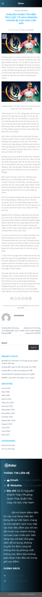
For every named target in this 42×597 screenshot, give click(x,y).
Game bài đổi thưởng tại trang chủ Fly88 (18, 374)
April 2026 (6, 395)
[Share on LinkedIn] (30, 298)
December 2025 (8, 410)
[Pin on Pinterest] (26, 298)
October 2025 (7, 417)
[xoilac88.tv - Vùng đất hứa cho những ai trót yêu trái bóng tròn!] (21, 3)
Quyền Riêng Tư (17, 580)
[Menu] (3, 3)
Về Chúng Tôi (15, 575)
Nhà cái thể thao (8, 445)
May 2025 (5, 435)
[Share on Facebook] (15, 298)
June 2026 (6, 388)
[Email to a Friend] (23, 298)
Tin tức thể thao (21, 10)
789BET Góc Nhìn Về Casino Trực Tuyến (18, 378)
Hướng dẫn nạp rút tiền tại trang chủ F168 (19, 367)
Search (4, 343)
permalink (21, 308)
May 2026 (5, 392)
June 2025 (6, 431)
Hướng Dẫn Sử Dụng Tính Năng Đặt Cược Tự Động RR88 (11, 330)
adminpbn (30, 30)
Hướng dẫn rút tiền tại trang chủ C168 (17, 371)
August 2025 (7, 424)
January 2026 (7, 406)
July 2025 (5, 428)
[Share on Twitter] (19, 298)
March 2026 (6, 399)
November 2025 (8, 413)
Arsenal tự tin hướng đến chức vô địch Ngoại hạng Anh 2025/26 (30, 330)
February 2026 (8, 403)
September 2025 (8, 420)
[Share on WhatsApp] (11, 298)
